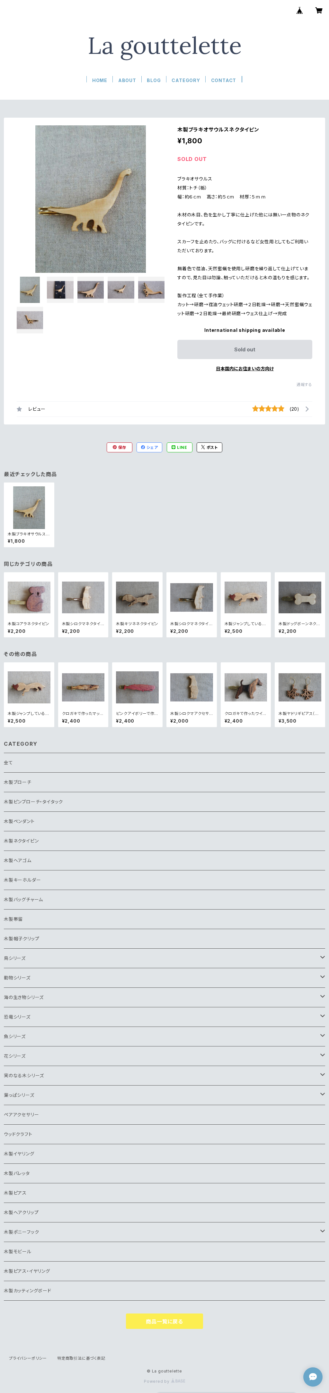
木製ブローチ (17, 782)
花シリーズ (15, 1056)
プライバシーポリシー (28, 1358)
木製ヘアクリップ (21, 1212)
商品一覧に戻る (164, 1321)
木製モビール (17, 1251)
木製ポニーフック (21, 1232)
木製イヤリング (19, 1153)
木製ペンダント (19, 821)
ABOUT (127, 80)
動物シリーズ (17, 977)
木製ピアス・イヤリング (27, 1271)
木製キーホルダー (22, 880)
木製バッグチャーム (23, 899)
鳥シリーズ (15, 958)
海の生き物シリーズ (24, 997)
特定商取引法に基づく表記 (81, 1358)
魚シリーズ (15, 1036)
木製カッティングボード (27, 1290)
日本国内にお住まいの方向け (245, 368)
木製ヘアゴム (17, 860)
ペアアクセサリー (21, 1114)
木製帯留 (13, 919)
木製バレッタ (17, 1173)
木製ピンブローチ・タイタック (33, 801)
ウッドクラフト (18, 1134)
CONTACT (223, 80)
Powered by (157, 1381)
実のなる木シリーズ (24, 1075)
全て (8, 762)
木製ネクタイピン (21, 840)
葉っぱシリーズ (19, 1095)
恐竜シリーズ (17, 1017)
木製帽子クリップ (21, 938)
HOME (99, 80)
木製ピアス (15, 1193)
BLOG (154, 80)
